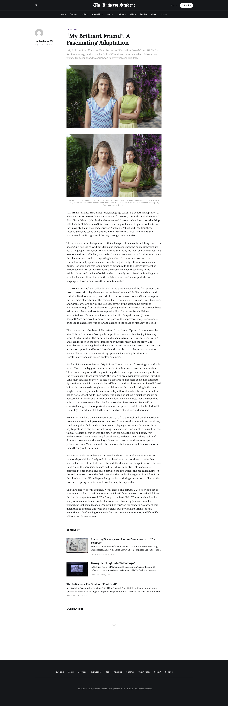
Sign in (174, 5)
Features (73, 14)
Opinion (85, 14)
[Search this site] (36, 5)
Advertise (118, 672)
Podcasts (121, 14)
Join (107, 672)
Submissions (96, 672)
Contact (164, 14)
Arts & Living (97, 14)
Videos (133, 14)
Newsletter (59, 672)
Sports (110, 14)
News (63, 14)
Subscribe (186, 5)
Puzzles (143, 14)
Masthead (82, 672)
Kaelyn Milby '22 (44, 41)
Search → (169, 672)
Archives (130, 672)
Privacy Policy (144, 672)
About (153, 14)
